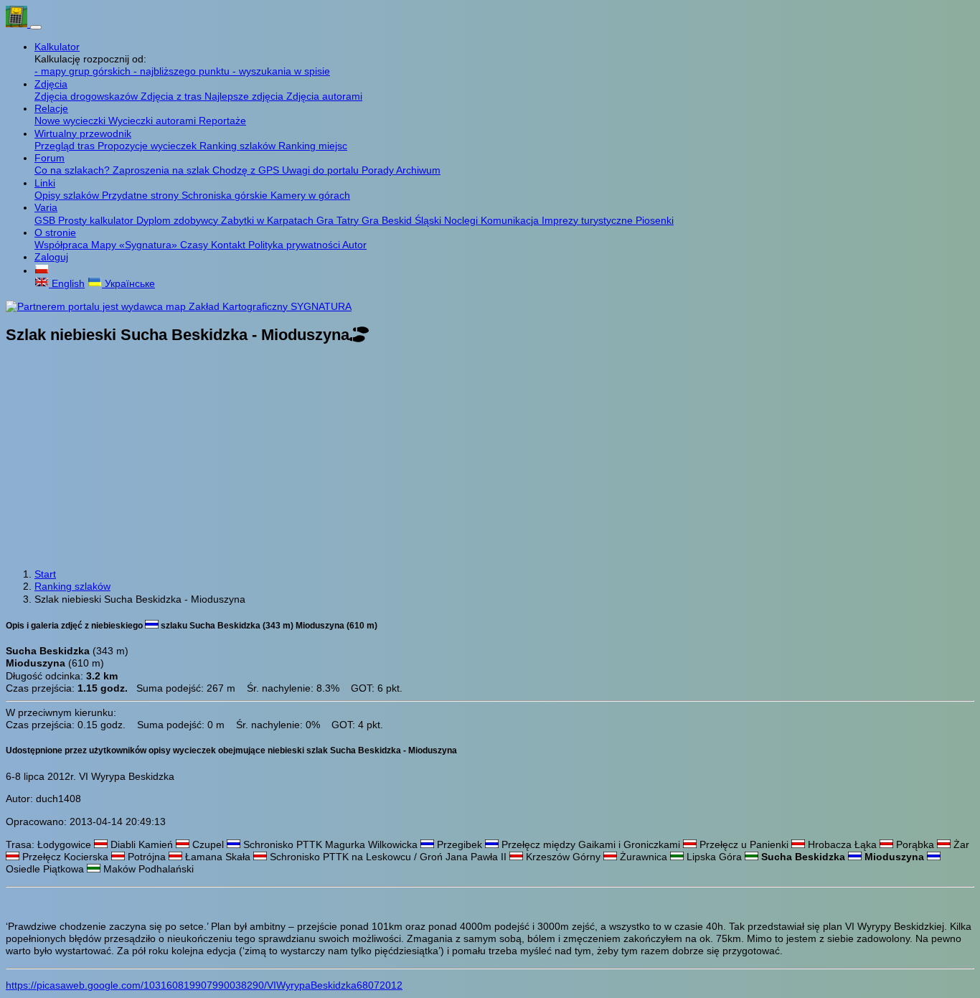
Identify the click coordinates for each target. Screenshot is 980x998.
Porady (379, 170)
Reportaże (222, 120)
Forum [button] (49, 158)
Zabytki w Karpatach (268, 220)
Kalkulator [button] (57, 46)
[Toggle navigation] (36, 27)
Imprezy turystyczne (589, 220)
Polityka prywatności (295, 244)
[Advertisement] (490, 457)
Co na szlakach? (73, 170)
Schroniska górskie (226, 195)
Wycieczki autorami (153, 120)
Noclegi (462, 220)
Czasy (195, 244)
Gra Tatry (339, 220)
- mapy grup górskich (83, 71)
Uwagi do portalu (322, 170)
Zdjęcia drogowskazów (87, 96)
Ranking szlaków (238, 145)
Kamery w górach (310, 195)
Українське (128, 283)
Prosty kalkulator (97, 220)
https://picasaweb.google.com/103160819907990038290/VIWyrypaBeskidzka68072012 (204, 985)
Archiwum (418, 170)
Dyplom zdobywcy (178, 220)
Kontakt (229, 244)
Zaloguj (51, 257)
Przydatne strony (142, 195)
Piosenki (655, 220)
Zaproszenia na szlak (162, 170)
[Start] (18, 23)
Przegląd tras (66, 145)
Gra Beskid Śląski (403, 220)
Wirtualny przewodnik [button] (82, 133)
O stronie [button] (55, 232)
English (67, 283)
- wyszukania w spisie (281, 71)
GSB (46, 220)
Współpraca (62, 244)
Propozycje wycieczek (148, 145)
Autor (354, 244)
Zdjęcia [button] (50, 84)
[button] (41, 270)
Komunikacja (511, 220)
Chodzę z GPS (247, 170)
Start (45, 574)
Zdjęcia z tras (172, 96)
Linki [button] (44, 183)
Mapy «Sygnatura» (135, 244)
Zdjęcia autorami (324, 96)
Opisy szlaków (68, 195)
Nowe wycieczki (71, 120)
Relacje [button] (51, 108)
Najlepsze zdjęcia (245, 96)
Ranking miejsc (312, 145)
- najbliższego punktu (182, 71)
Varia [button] (45, 207)
